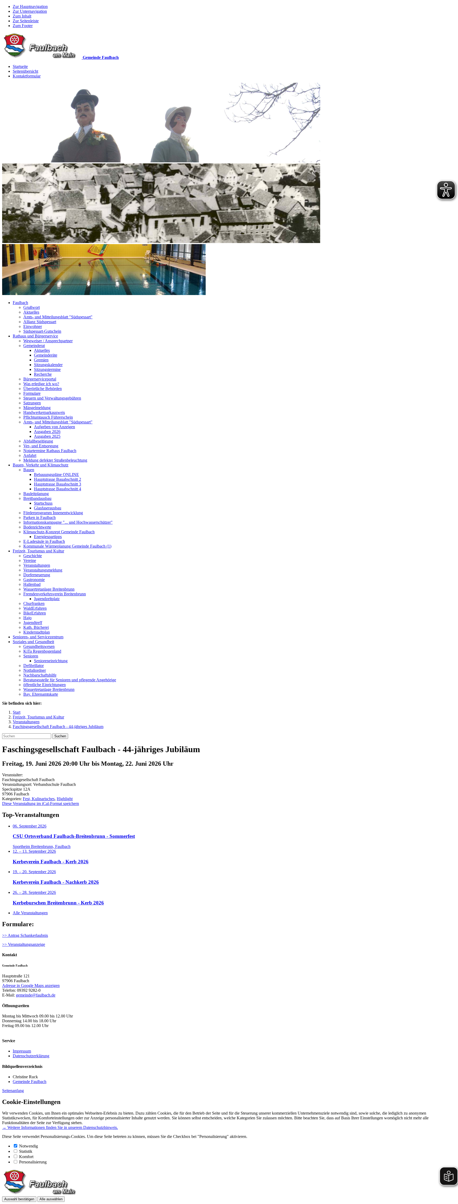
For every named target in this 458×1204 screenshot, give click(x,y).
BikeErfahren (34, 613)
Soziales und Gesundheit (33, 641)
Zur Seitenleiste (26, 21)
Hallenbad (32, 584)
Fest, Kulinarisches (39, 798)
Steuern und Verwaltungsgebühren (52, 398)
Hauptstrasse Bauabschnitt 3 (57, 484)
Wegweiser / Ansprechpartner (48, 341)
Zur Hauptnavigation (30, 6)
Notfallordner (34, 670)
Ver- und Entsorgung (40, 446)
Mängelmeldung (37, 407)
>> (5, 944)
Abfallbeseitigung (38, 441)
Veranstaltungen (36, 565)
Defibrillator (33, 665)
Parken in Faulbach (39, 517)
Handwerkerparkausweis (44, 412)
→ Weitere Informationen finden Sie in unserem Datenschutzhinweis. (60, 1127)
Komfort (26, 1156)
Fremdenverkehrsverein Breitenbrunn (54, 594)
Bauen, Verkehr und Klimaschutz (40, 465)
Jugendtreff (32, 622)
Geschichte (32, 555)
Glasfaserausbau (47, 508)
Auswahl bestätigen (19, 1199)
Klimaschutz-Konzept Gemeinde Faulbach (59, 532)
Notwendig (28, 1146)
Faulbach (20, 302)
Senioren (30, 656)
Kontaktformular (27, 76)
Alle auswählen (51, 1199)
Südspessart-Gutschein (42, 331)
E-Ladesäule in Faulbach (44, 541)
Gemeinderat (34, 345)
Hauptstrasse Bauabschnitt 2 (57, 479)
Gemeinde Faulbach (29, 1081)
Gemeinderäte (45, 355)
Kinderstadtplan (36, 632)
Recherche (43, 374)
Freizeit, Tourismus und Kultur (38, 551)
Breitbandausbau (37, 498)
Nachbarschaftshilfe (39, 675)
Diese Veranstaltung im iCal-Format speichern (40, 803)
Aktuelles (31, 312)
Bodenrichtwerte (37, 527)
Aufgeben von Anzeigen (54, 427)
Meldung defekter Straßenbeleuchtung (55, 460)
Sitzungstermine (47, 369)
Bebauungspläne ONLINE (56, 474)
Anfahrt (29, 455)
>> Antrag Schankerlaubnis (25, 935)
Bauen (28, 469)
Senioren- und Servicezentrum (38, 637)
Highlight (65, 798)
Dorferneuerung (36, 575)
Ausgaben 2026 (47, 431)
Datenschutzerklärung (31, 1056)
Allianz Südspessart (39, 321)
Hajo (27, 618)
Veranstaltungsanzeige (26, 944)
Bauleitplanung (36, 493)
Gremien (41, 360)
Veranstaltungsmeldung (42, 570)
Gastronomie (34, 579)
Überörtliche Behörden (42, 388)
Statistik (25, 1151)
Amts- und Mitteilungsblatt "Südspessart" (58, 317)
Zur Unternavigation (30, 11)
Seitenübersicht (25, 71)
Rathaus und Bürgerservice (35, 336)
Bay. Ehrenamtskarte (40, 694)
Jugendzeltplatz (47, 598)
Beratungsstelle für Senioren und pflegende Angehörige (69, 680)
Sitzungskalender (48, 364)
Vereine (29, 560)
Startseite (20, 66)
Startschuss (43, 503)
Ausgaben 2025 (47, 436)
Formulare (32, 393)
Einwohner (32, 326)
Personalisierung (33, 1162)
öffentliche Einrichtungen (44, 684)
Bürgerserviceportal (39, 379)
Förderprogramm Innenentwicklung (53, 512)
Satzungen (32, 403)
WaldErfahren (35, 608)
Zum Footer (23, 25)
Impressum (22, 1051)
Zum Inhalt (22, 16)
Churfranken (34, 603)
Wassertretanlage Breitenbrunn (48, 589)
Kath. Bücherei (36, 627)
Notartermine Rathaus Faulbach (49, 450)
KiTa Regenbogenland (42, 651)
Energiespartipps (48, 536)
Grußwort (31, 307)
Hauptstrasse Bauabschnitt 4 (57, 489)
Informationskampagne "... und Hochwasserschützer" (68, 522)
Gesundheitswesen (39, 646)
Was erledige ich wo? (41, 384)
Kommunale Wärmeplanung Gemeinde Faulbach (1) (67, 546)
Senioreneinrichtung (51, 661)
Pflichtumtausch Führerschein (48, 417)
